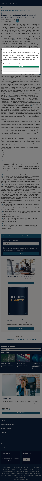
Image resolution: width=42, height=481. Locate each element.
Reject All (21, 68)
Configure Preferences (21, 71)
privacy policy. (30, 63)
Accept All (21, 66)
